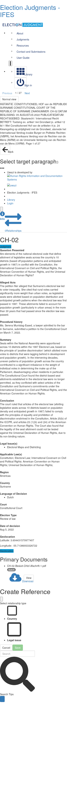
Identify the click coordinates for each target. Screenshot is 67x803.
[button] (2, 216)
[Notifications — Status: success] (10, 63)
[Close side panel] (1, 209)
